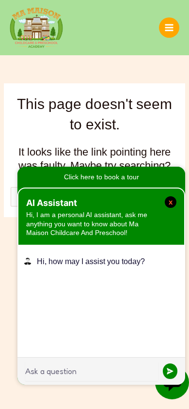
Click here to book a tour (101, 177)
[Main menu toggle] (169, 27)
